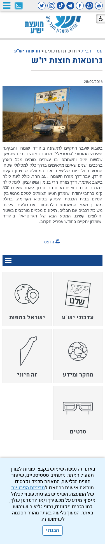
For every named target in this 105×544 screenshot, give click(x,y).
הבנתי (52, 530)
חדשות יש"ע (27, 50)
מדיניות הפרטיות (28, 488)
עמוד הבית (91, 50)
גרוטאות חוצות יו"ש (66, 61)
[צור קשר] (18, 6)
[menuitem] (77, 299)
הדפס (49, 242)
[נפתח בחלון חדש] (99, 5)
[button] (6, 5)
